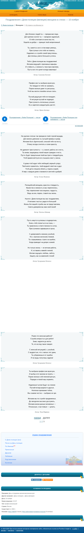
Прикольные (9, 449)
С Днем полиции (7, 25)
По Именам (10, 446)
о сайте (74, 529)
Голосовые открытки (70, 0)
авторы (3, 530)
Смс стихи (80, 0)
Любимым (8, 456)
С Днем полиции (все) (13, 440)
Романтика (13, 0)
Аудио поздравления (42, 435)
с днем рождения (20, 11)
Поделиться (48, 480)
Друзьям (8, 453)
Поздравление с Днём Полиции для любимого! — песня (63, 118)
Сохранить (37, 479)
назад (37, 417)
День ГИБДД (12, 511)
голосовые (42, 15)
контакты (11, 530)
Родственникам (10, 459)
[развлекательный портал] (42, 3)
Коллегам (8, 463)
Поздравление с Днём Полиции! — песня (24, 117)
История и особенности (34, 25)
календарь (14, 15)
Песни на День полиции (13, 443)
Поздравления (5, 0)
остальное (79, 126)
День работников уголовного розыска (33, 511)
